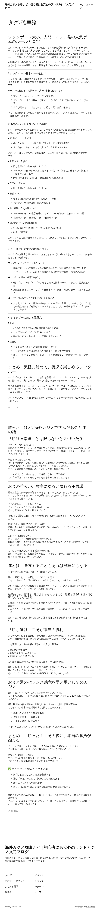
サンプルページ (86, 6)
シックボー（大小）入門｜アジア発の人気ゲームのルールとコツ (49, 39)
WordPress (90, 906)
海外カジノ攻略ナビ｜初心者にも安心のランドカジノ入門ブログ (50, 849)
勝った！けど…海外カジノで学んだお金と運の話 (47, 429)
